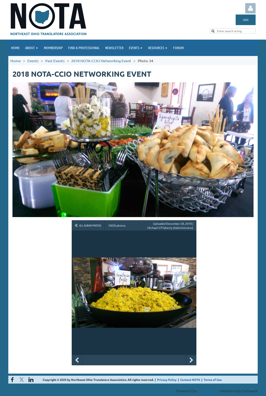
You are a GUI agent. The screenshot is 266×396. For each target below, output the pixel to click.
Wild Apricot (208, 391)
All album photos (90, 225)
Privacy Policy (167, 379)
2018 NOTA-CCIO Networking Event (101, 60)
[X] (22, 380)
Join (246, 19)
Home (15, 60)
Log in (250, 8)
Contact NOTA (190, 379)
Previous (77, 360)
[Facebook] (12, 380)
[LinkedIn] (31, 380)
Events (33, 60)
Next (191, 360)
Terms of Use (213, 379)
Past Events (55, 60)
